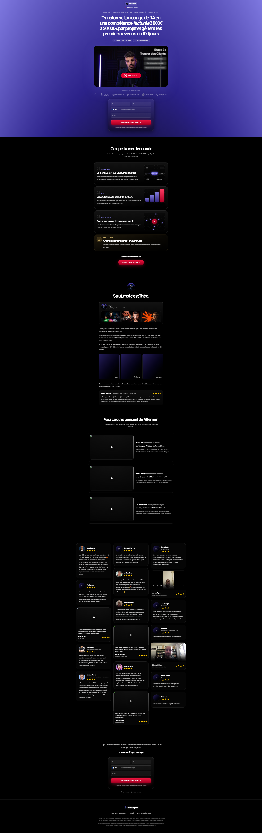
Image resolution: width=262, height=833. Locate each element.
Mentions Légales (144, 813)
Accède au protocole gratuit (130, 122)
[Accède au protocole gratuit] (131, 66)
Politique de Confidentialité (122, 813)
